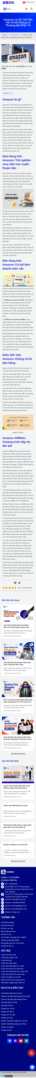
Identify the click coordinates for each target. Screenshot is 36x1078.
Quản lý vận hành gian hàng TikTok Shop (15, 996)
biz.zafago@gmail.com (18, 906)
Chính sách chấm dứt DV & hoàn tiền (14, 971)
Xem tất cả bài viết (18, 754)
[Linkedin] (13, 2)
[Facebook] (7, 2)
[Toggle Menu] (25, 9)
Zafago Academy (7, 1027)
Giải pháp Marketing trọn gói (11, 993)
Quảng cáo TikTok (7, 1008)
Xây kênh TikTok (7, 1005)
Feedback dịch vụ (7, 946)
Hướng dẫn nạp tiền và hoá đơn (12, 943)
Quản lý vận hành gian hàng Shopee (14, 999)
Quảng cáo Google (8, 1015)
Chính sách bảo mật (8, 955)
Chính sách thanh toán (9, 957)
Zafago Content (16, 636)
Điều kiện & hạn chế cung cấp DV (13, 980)
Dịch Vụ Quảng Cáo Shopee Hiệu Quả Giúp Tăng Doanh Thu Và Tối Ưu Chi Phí (18, 702)
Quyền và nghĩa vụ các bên (11, 977)
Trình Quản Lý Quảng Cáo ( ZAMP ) (13, 937)
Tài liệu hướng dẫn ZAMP (10, 940)
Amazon (5, 105)
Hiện (10, 93)
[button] (31, 9)
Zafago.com (16, 912)
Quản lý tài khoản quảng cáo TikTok (14, 1021)
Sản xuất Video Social (9, 1002)
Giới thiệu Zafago (7, 922)
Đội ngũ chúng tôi (7, 925)
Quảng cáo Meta (7, 1012)
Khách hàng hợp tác (8, 931)
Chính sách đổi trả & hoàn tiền (12, 969)
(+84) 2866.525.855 (18, 902)
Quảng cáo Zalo (7, 1018)
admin (13, 816)
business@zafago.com (19, 909)
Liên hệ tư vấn (6, 934)
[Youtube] (10, 2)
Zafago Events (6, 1030)
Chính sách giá (6, 960)
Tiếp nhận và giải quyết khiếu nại (13, 983)
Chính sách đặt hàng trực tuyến (16, 805)
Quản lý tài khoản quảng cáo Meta (13, 1024)
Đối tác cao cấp (7, 928)
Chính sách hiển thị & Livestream (13, 974)
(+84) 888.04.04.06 (18, 899)
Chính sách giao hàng (9, 963)
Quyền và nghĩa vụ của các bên (16, 845)
